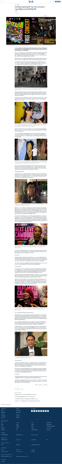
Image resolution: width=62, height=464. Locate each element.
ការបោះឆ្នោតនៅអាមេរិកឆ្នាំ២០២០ (50, 426)
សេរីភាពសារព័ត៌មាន (49, 424)
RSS (47, 439)
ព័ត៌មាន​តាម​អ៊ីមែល (33, 439)
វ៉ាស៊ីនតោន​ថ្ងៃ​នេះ (3, 412)
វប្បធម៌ (32, 426)
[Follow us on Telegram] (41, 411)
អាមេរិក (2, 426)
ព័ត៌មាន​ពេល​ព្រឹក (18, 410)
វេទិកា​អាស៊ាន (17, 417)
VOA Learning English (34, 434)
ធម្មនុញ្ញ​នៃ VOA (18, 444)
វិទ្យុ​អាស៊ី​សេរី (32, 451)
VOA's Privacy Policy (19, 451)
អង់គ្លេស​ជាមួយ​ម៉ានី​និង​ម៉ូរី (4, 434)
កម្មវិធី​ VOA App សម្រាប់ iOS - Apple (6, 456)
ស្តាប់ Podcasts (18, 439)
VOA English (18, 449)
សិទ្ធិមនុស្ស (17, 426)
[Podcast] (46, 411)
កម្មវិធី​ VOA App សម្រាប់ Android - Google (22, 456)
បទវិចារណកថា (48, 429)
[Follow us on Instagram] (39, 411)
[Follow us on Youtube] (36, 411)
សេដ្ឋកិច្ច (17, 424)
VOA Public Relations (4, 451)
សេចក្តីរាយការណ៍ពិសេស (34, 429)
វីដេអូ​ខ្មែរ (2, 410)
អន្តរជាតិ (2, 424)
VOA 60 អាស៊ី (3, 417)
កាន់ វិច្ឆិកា (16, 11)
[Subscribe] (48, 411)
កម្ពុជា (2, 422)
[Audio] (50, 1)
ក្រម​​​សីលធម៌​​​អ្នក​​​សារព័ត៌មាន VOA (35, 444)
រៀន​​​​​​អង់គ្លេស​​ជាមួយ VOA (19, 434)
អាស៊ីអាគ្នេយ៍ (2, 429)
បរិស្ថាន (32, 422)
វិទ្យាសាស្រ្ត (32, 424)
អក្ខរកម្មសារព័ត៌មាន (48, 422)
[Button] (45, 15)
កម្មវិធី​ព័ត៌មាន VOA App (4, 439)
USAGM (2, 449)
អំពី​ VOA (2, 444)
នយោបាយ (17, 422)
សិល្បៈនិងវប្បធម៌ (17, 4)
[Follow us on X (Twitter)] (34, 411)
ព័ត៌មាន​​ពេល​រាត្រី (18, 412)
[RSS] (43, 411)
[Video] (53, 1)
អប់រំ (16, 429)
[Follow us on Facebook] (32, 411)
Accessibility (33, 449)
